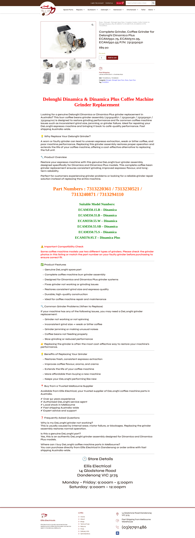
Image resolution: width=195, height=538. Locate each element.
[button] (92, 25)
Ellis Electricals (48, 520)
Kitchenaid (131, 10)
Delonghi (104, 10)
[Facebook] (117, 533)
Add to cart (112, 58)
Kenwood (117, 10)
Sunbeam (92, 10)
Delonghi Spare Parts (118, 22)
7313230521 (105, 82)
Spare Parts (68, 10)
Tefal (143, 10)
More (150, 10)
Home (101, 22)
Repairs (79, 10)
